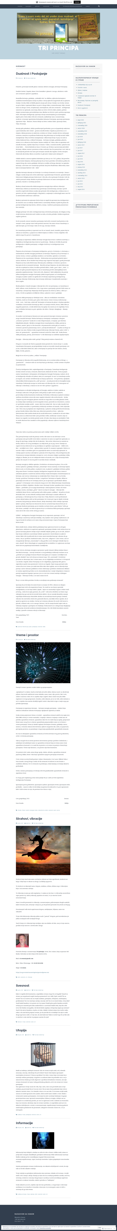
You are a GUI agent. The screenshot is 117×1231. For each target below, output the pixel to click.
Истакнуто (20, 78)
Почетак (20, 6)
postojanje (34, 626)
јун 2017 (80, 150)
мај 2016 (80, 161)
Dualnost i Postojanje (31, 73)
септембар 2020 (82, 125)
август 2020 (81, 128)
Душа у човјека (82, 90)
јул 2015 (80, 181)
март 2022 (81, 120)
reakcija (32, 1194)
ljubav (30, 626)
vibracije (30, 977)
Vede (44, 626)
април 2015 (81, 189)
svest (54, 810)
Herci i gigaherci (83, 108)
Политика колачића (45, 1228)
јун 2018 (80, 139)
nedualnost (41, 810)
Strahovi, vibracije (29, 818)
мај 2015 (80, 186)
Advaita (19, 810)
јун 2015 (80, 184)
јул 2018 (80, 136)
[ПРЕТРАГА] (99, 6)
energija (32, 810)
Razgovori (46, 6)
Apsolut (27, 810)
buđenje (19, 1114)
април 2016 (81, 164)
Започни (77, 2)
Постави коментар (30, 78)
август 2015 (81, 178)
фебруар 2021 (82, 122)
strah (18, 977)
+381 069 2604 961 (20, 1219)
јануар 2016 (81, 167)
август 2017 (81, 145)
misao (23, 1021)
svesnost (40, 626)
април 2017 (81, 153)
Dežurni (37, 6)
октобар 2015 (82, 173)
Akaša (23, 810)
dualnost (19, 626)
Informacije (24, 1123)
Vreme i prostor (27, 635)
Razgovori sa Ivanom (85, 66)
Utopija (21, 1030)
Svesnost (22, 985)
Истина (80, 93)
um (26, 977)
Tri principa (56, 6)
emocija (24, 1194)
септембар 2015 (82, 175)
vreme (58, 810)
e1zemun (28, 823)
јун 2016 (80, 159)
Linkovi (88, 6)
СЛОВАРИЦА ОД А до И (85, 84)
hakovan (19, 1021)
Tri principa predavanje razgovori (72, 6)
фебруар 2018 (82, 142)
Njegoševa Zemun (20, 1217)
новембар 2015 (82, 170)
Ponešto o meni (82, 87)
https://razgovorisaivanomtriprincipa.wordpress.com (32, 972)
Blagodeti (28, 6)
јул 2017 (80, 148)
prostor (46, 810)
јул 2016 (80, 156)
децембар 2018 (82, 131)
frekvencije (25, 626)
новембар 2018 (82, 134)
